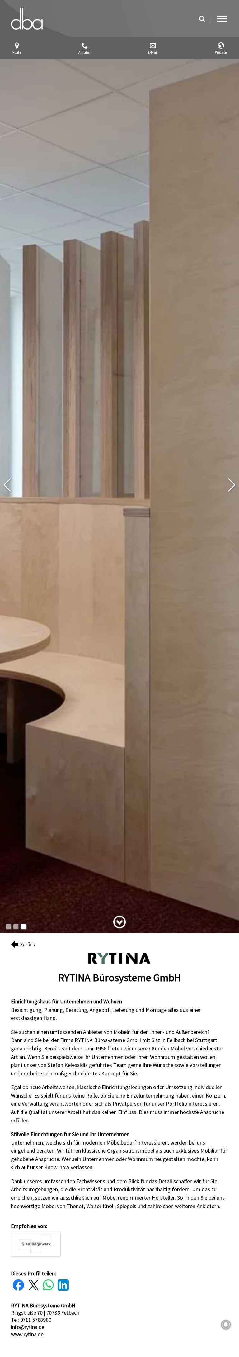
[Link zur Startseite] (101, 19)
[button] (7, 485)
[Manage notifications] (226, 1325)
